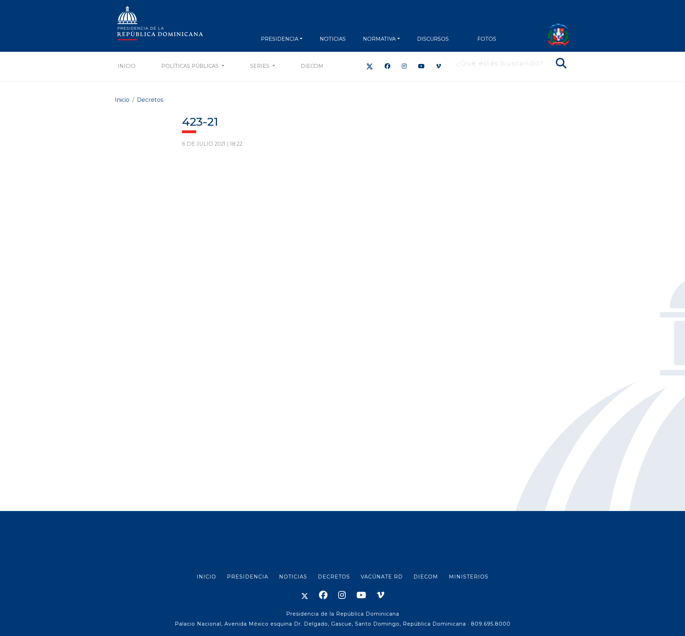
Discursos (433, 39)
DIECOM (312, 66)
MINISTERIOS (468, 577)
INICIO (206, 577)
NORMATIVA (379, 39)
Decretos (150, 99)
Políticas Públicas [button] (190, 66)
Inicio (127, 66)
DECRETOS (334, 577)
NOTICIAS (333, 39)
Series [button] (260, 66)
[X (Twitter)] (369, 66)
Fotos (486, 39)
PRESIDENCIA (279, 39)
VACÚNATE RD (382, 577)
